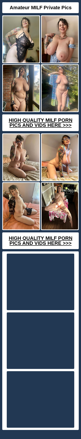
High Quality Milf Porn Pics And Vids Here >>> (40, 122)
